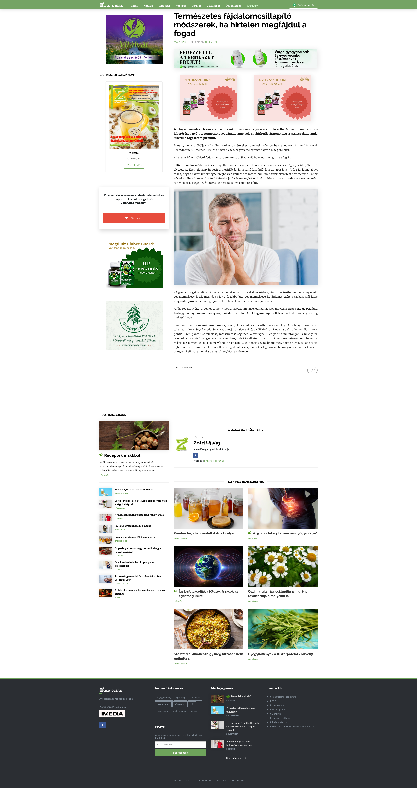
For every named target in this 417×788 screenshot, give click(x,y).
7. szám (134, 153)
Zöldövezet (213, 6)
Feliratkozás (180, 752)
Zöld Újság (211, 42)
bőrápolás (179, 704)
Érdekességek (233, 6)
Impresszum (277, 705)
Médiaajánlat (278, 709)
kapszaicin (162, 710)
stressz (194, 710)
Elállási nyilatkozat (280, 717)
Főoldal (134, 6)
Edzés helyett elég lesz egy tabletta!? (134, 489)
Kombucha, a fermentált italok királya (135, 537)
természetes (163, 704)
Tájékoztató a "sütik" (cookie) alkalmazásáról (293, 726)
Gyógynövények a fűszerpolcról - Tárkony (280, 654)
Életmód (196, 6)
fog (177, 367)
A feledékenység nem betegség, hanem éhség (139, 515)
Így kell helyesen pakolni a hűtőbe (133, 526)
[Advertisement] (134, 382)
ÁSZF (274, 701)
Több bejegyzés (234, 758)
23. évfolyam (134, 158)
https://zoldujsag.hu (214, 460)
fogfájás (187, 367)
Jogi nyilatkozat (279, 722)
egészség (180, 697)
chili (192, 704)
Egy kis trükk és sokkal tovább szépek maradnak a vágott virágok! (242, 726)
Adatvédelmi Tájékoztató (283, 696)
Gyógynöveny (164, 697)
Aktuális (148, 6)
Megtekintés (134, 165)
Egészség (164, 6)
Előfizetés (134, 218)
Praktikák (181, 6)
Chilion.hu (195, 697)
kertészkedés (179, 710)
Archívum (252, 6)
